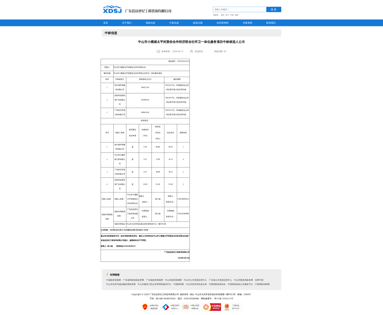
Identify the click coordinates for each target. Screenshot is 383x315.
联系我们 (271, 22)
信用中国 (259, 279)
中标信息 (174, 22)
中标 (232, 15)
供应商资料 (223, 22)
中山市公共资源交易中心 (195, 279)
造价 (222, 15)
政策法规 (198, 22)
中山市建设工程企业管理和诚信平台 (154, 284)
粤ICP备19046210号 (223, 298)
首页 (105, 22)
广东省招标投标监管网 (133, 279)
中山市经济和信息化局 (196, 284)
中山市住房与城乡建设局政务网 (121, 284)
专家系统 (247, 22)
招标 (236, 15)
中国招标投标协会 (217, 284)
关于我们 (127, 22)
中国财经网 (178, 284)
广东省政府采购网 (154, 279)
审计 (227, 15)
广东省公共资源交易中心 (220, 279)
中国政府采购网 (113, 279)
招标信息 (150, 22)
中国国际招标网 (262, 284)
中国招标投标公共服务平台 (240, 284)
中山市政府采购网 (173, 279)
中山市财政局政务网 (243, 279)
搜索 (274, 9)
